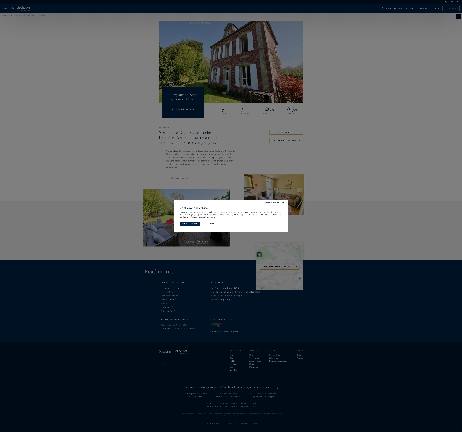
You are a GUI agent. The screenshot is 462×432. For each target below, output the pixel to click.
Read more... (211, 217)
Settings (212, 224)
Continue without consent (274, 203)
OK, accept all (189, 224)
